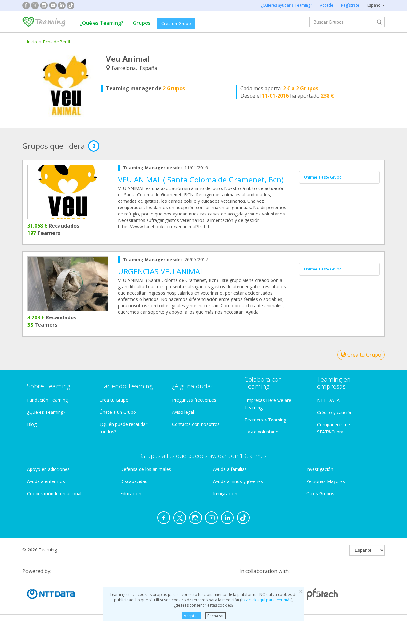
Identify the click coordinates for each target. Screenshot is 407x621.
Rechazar (215, 615)
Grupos (142, 22)
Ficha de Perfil (56, 41)
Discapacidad (134, 481)
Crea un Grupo (176, 23)
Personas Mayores (325, 481)
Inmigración (225, 493)
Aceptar (191, 615)
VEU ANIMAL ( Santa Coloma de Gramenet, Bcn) (201, 179)
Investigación (319, 469)
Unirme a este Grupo (323, 177)
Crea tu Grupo (363, 354)
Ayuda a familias (230, 469)
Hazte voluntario (262, 432)
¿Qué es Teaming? (101, 22)
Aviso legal (183, 412)
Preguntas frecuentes (194, 400)
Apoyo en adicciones (48, 469)
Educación (130, 493)
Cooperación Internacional (54, 493)
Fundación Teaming (47, 400)
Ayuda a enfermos (46, 481)
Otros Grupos (320, 493)
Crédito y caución (335, 412)
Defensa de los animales (145, 469)
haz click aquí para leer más (266, 600)
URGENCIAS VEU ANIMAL (161, 271)
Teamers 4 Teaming (265, 420)
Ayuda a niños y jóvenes (238, 481)
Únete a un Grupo (118, 412)
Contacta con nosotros (196, 424)
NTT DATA (328, 400)
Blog (32, 424)
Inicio (32, 41)
